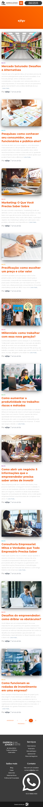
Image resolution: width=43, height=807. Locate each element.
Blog (3, 63)
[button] (21, 3)
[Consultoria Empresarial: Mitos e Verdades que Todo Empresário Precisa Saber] (21, 523)
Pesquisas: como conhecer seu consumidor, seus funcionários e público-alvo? (21, 137)
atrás (16, 92)
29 (26, 720)
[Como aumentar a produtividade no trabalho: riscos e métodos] (21, 377)
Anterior (10, 720)
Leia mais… (6, 88)
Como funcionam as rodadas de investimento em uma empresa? (19, 686)
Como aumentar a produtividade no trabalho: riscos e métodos (20, 402)
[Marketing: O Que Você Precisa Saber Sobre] (21, 181)
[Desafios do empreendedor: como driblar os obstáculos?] (21, 594)
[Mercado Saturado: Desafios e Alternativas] (21, 45)
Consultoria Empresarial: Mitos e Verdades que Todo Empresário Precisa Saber (21, 548)
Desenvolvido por (19, 804)
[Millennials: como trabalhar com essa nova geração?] (21, 312)
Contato (31, 763)
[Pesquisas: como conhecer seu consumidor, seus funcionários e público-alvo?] (21, 112)
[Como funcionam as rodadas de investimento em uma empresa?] (21, 662)
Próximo (21, 723)
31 (35, 720)
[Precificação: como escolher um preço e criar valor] (21, 247)
